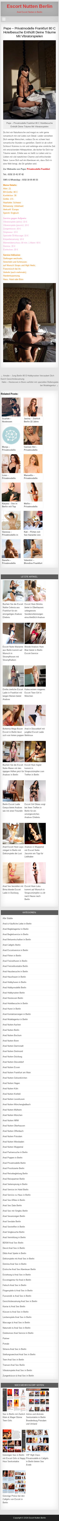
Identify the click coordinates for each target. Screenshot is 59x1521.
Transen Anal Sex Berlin (14, 1365)
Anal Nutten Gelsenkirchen (15, 1078)
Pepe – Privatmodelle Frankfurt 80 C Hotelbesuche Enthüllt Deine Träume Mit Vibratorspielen (29, 32)
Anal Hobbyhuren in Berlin (14, 982)
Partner (6, 1338)
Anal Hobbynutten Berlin (14, 993)
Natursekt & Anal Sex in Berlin (16, 1328)
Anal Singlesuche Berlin (13, 1232)
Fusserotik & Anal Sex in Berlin (17, 1296)
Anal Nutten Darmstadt (13, 1046)
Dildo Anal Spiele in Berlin (14, 1253)
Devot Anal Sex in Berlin (14, 1248)
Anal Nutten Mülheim (12, 1110)
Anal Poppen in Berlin (12, 1157)
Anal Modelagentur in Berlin (15, 1019)
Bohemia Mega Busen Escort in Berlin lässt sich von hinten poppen (13, 732)
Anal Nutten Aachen (12, 1024)
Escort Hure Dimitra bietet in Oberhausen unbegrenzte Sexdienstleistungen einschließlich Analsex (35, 610)
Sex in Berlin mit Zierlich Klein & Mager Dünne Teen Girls (14, 1417)
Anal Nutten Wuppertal (13, 1147)
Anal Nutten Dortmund (13, 1051)
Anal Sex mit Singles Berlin (15, 1211)
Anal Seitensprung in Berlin (15, 1184)
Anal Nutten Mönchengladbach (17, 1104)
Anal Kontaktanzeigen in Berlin (17, 1014)
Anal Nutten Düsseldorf (13, 1062)
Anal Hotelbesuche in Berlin (15, 1003)
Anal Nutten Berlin (11, 1030)
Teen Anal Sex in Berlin (13, 1359)
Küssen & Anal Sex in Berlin (15, 1312)
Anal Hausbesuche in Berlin (15, 971)
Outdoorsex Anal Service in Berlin (18, 1333)
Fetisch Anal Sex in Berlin (14, 1285)
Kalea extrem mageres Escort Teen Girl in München (35, 692)
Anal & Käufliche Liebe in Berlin (17, 923)
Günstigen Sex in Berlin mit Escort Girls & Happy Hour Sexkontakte (14, 1458)
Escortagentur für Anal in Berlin (17, 1280)
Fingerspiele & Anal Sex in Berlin (18, 1290)
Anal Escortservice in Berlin (15, 950)
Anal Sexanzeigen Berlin (14, 1216)
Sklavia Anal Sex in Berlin (14, 1349)
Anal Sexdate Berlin (12, 1221)
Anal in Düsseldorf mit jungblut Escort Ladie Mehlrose (35, 732)
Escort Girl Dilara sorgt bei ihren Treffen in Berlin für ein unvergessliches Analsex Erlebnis (35, 810)
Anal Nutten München (12, 1115)
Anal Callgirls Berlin (11, 945)
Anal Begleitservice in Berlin (15, 934)
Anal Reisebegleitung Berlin (15, 1173)
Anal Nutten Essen (11, 1067)
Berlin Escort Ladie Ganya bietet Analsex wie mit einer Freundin (13, 807)
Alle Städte (8, 918)
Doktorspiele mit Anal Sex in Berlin (18, 1258)
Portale (6, 1344)
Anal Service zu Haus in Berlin (17, 1195)
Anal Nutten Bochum (12, 1035)
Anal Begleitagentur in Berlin (15, 929)
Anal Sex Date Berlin (12, 1205)
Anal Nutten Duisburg (12, 1056)
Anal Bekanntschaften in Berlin (17, 939)
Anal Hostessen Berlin (13, 998)
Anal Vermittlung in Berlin (14, 1237)
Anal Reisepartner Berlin (14, 1179)
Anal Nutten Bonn (11, 1041)
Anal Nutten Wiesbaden (13, 1142)
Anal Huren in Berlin (12, 1009)
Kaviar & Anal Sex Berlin (14, 1306)
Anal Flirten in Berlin (12, 955)
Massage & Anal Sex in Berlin (16, 1322)
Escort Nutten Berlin (29, 6)
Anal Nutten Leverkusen (14, 1099)
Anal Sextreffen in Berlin (14, 1227)
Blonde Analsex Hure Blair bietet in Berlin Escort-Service (34, 650)
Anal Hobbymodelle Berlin (14, 987)
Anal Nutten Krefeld (11, 1094)
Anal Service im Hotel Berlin (15, 1189)
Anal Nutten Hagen (11, 1083)
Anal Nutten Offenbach (13, 1131)
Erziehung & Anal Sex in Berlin (17, 1275)
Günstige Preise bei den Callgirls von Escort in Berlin (14, 1499)
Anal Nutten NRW (11, 1120)
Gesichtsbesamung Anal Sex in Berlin (20, 1301)
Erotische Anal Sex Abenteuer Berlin (19, 1269)
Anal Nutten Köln (10, 1088)
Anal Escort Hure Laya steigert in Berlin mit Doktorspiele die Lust (13, 850)
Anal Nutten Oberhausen (14, 1126)
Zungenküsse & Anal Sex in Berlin (18, 1376)
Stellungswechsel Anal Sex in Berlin (19, 1354)
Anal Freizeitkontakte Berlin (15, 966)
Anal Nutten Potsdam (12, 1136)
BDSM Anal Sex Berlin (13, 1243)
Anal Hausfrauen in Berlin (14, 977)
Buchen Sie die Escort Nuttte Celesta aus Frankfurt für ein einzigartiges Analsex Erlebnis (13, 610)
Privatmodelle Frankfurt (38, 169)
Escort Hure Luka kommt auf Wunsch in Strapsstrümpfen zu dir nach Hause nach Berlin (35, 892)
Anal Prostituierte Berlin (13, 1168)
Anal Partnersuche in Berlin (15, 1152)
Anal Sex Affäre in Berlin (14, 1200)
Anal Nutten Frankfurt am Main (17, 1072)
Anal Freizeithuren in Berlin (15, 961)
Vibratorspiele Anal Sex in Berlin (17, 1370)
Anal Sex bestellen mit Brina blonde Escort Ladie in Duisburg (13, 889)
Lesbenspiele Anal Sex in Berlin (17, 1317)
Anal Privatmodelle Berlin (14, 1163)
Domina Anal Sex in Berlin (14, 1264)
